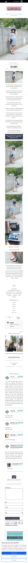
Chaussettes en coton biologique (16, 446)
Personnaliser (14, 556)
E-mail (14, 507)
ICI (21, 135)
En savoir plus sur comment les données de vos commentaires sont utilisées (14, 523)
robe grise (15, 295)
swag (19, 295)
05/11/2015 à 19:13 (14, 436)
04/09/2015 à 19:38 (14, 412)
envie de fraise (9, 293)
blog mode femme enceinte (14, 290)
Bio (9, 317)
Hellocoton (14, 312)
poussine (9, 295)
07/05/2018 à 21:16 (14, 448)
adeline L (13, 435)
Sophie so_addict (16, 423)
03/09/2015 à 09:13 (14, 378)
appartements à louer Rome (11, 270)
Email (14, 308)
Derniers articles (18, 318)
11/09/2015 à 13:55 (14, 424)
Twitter (14, 304)
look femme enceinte (17, 293)
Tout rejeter (14, 560)
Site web (14, 512)
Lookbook (10, 64)
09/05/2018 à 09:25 (17, 465)
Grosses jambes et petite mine (14, 357)
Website (12, 326)
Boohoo (13, 136)
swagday (14, 296)
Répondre (20, 376)
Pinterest (14, 306)
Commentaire (14, 487)
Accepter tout (14, 553)
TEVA (17, 138)
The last (14, 363)
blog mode (14, 288)
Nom (14, 502)
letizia (12, 411)
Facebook (14, 302)
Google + (14, 310)
